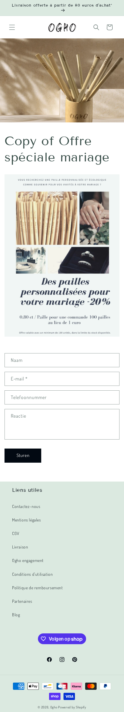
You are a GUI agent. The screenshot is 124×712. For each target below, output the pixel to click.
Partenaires (22, 601)
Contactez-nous (26, 506)
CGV (16, 533)
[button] (12, 27)
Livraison (20, 546)
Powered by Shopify (72, 707)
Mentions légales (26, 519)
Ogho (53, 707)
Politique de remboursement (37, 587)
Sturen (23, 455)
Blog (16, 614)
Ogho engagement (28, 560)
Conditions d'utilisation (32, 574)
